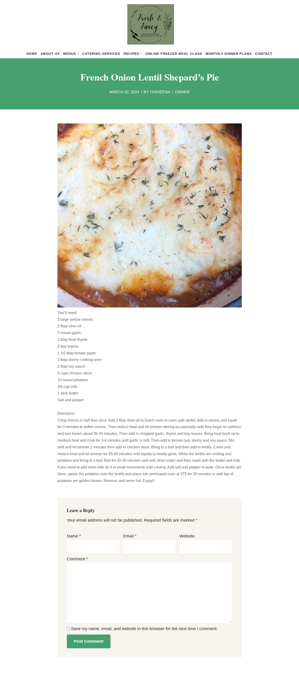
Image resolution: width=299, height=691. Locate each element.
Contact (264, 54)
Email (129, 536)
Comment (77, 559)
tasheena (160, 92)
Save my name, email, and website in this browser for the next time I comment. (144, 628)
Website (187, 536)
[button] (78, 53)
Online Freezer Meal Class (174, 54)
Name (74, 536)
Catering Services (101, 54)
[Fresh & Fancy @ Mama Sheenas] (149, 24)
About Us (50, 54)
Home (31, 54)
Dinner (182, 92)
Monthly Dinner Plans (229, 54)
